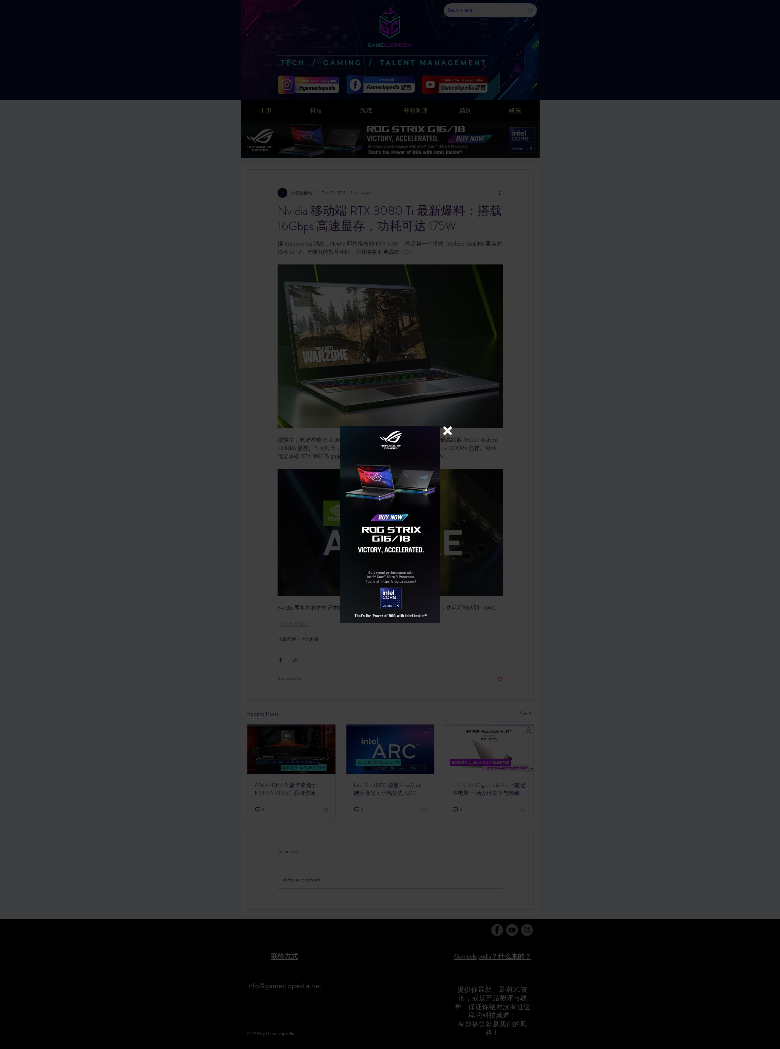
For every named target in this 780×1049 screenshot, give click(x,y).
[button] (447, 430)
